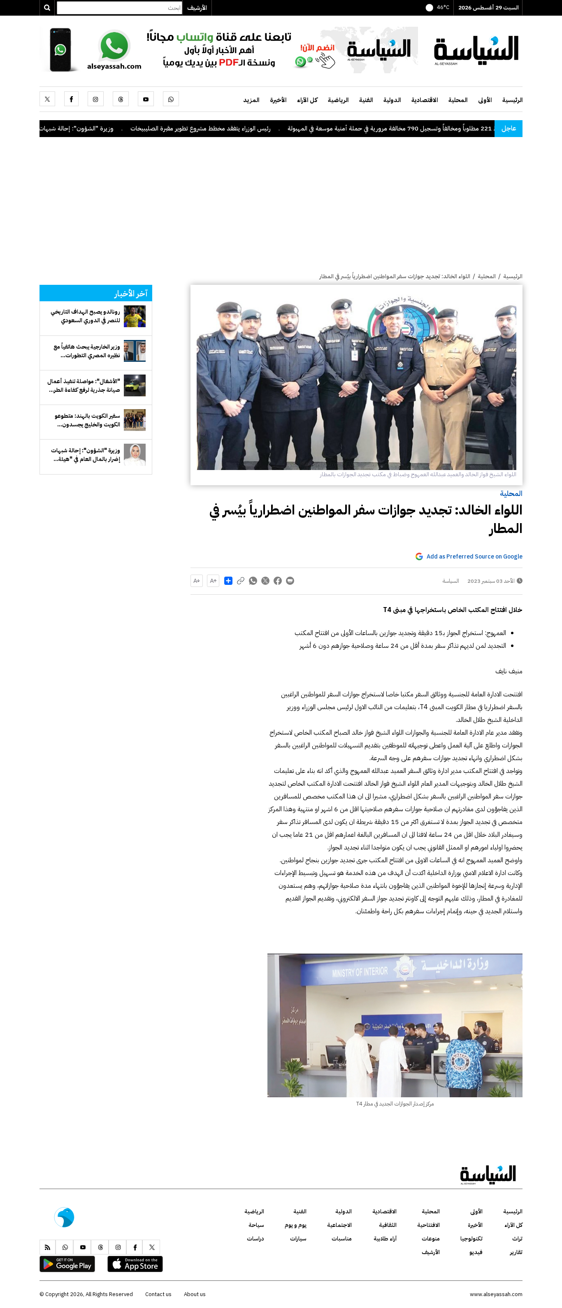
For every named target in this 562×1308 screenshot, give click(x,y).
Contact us (158, 1294)
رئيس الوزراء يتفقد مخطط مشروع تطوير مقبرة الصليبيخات (249, 128)
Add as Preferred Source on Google (475, 556)
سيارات (298, 1238)
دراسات (255, 1238)
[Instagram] (96, 98)
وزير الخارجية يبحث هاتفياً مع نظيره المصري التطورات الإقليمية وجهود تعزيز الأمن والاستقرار (86, 351)
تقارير (516, 1252)
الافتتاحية (428, 1225)
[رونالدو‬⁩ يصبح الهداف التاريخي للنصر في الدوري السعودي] (135, 316)
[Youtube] (146, 98)
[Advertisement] (281, 210)
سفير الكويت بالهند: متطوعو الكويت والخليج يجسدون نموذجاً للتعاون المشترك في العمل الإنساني (87, 420)
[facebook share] (278, 581)
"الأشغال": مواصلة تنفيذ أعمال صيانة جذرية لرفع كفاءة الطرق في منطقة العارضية (83, 385)
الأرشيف (197, 7)
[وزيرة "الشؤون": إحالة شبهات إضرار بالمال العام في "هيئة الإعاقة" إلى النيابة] (135, 454)
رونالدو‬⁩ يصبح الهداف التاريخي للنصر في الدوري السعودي (85, 316)
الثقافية (388, 1225)
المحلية (457, 100)
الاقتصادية (424, 100)
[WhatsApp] (171, 98)
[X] (47, 98)
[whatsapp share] (253, 581)
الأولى (485, 100)
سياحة (256, 1225)
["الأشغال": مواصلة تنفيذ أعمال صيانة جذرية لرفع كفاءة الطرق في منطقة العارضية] (135, 385)
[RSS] (47, 1247)
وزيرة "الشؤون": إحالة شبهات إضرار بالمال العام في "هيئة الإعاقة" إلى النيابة (85, 454)
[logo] (476, 49)
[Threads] (121, 98)
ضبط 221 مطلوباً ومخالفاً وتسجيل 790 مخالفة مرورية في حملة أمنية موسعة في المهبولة (446, 128)
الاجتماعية (339, 1225)
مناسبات (342, 1238)
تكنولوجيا (471, 1238)
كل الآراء (307, 100)
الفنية (366, 100)
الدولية (392, 100)
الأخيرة (278, 100)
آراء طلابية (385, 1238)
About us (195, 1294)
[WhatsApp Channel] (228, 49)
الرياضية (338, 100)
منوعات (431, 1238)
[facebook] (71, 98)
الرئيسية (512, 100)
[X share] (265, 581)
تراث (517, 1238)
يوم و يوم (296, 1225)
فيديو (476, 1252)
